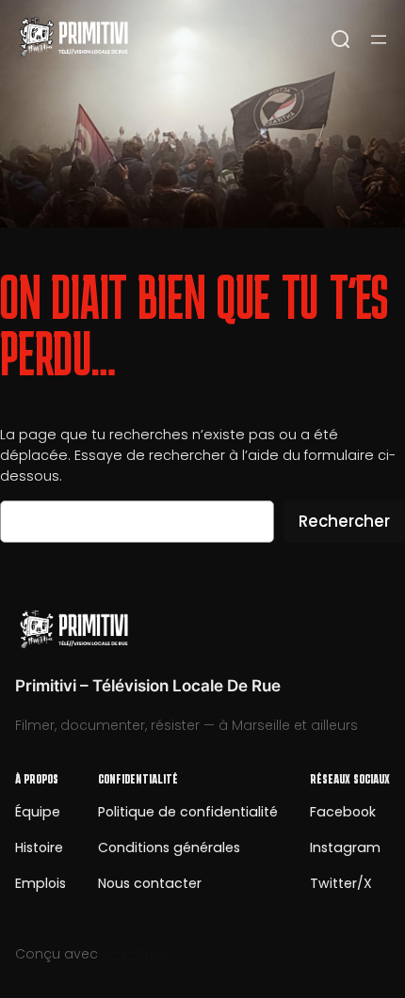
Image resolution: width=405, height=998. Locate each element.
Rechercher (344, 521)
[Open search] (341, 39)
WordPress (137, 953)
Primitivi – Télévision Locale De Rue (148, 685)
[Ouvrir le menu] (378, 39)
